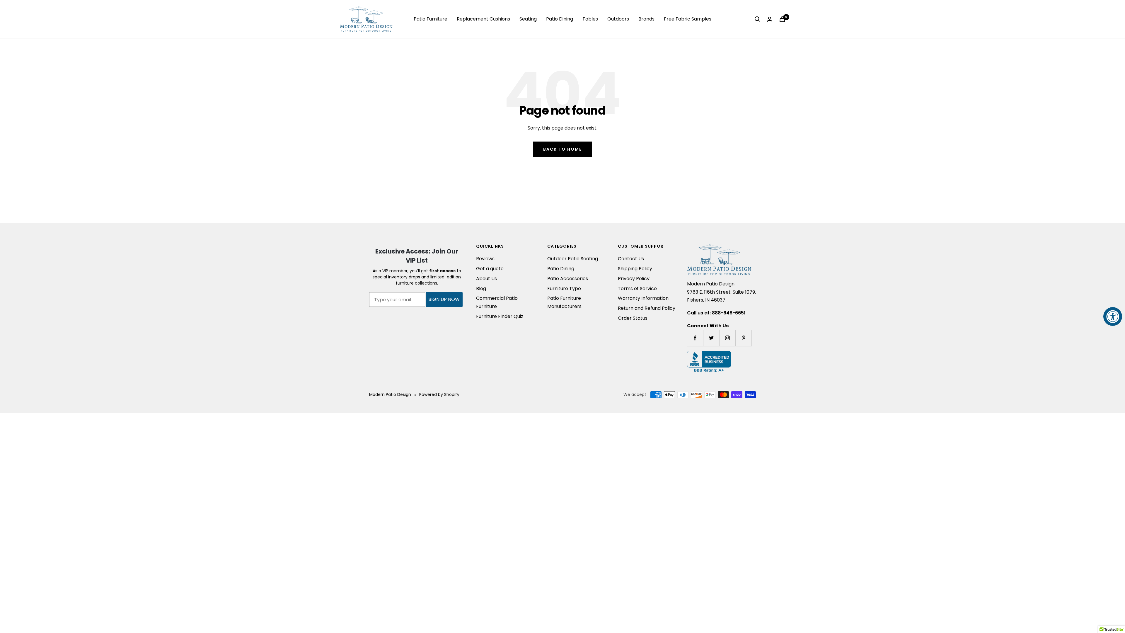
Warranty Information (643, 298)
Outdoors (618, 19)
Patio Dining (559, 19)
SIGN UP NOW (444, 299)
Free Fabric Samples (687, 19)
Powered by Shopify (439, 394)
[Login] (769, 19)
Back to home (562, 149)
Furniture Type (564, 288)
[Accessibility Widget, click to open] (1112, 316)
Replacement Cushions (483, 19)
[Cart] (782, 19)
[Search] (757, 19)
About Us (486, 278)
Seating (528, 19)
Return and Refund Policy (646, 308)
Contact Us (631, 258)
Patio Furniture (430, 19)
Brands (646, 19)
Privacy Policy (634, 278)
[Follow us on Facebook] (695, 338)
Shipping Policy (635, 268)
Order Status (632, 318)
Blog (481, 288)
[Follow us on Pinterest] (743, 338)
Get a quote (490, 268)
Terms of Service (637, 288)
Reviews (485, 258)
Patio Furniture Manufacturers (564, 302)
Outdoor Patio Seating (572, 258)
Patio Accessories (567, 278)
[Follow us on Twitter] (711, 338)
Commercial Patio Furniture (497, 302)
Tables (590, 19)
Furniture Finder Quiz (499, 316)
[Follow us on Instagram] (727, 338)
